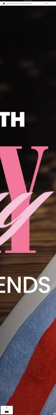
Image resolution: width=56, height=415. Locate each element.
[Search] (50, 3)
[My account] (51, 3)
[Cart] (52, 3)
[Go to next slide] (33, 0)
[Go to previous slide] (23, 0)
